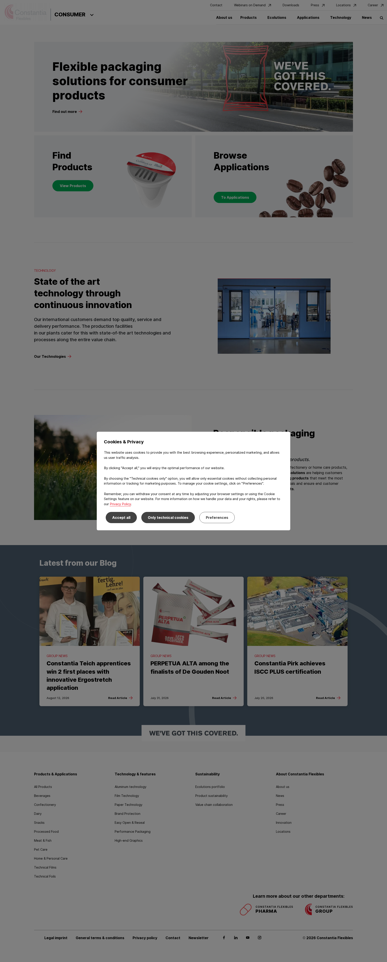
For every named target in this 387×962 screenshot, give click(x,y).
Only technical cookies (168, 517)
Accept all (121, 517)
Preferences (217, 517)
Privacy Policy (120, 504)
